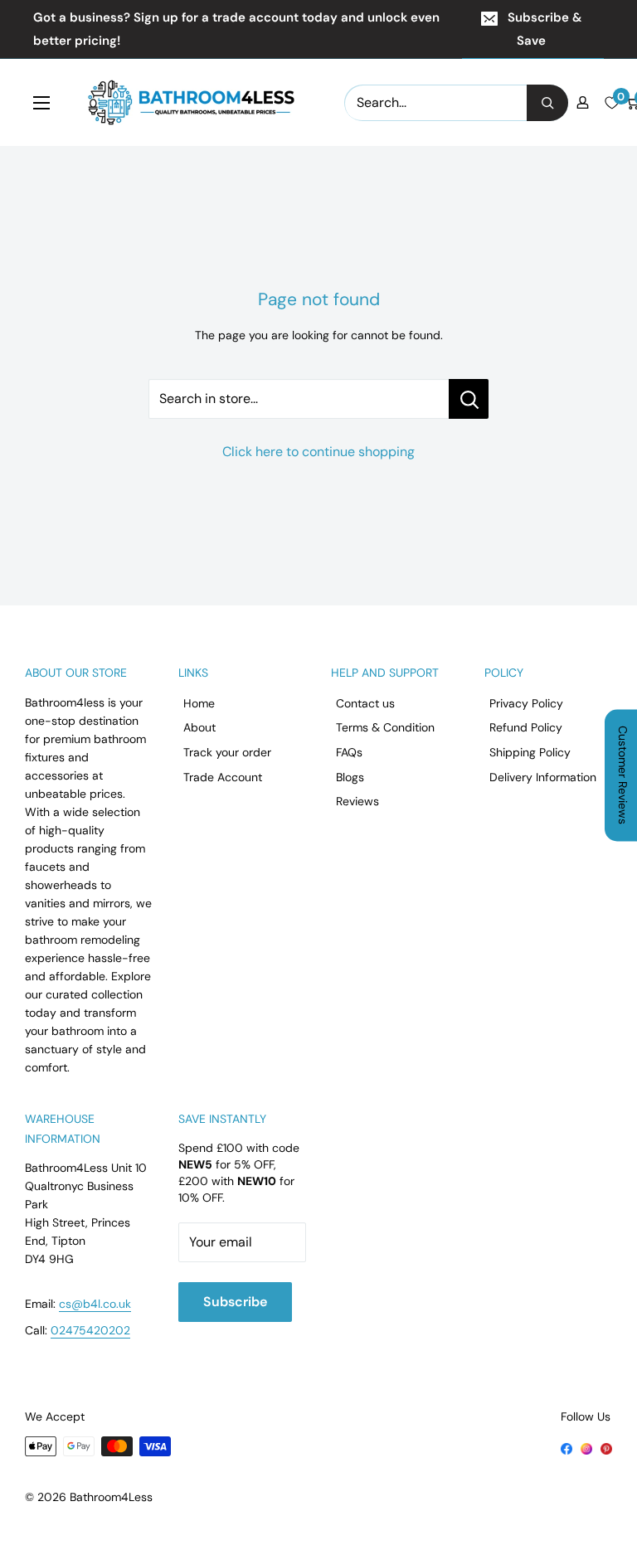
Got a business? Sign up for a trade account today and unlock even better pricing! (236, 29)
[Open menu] (41, 102)
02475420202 (90, 1330)
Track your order (227, 752)
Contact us (365, 703)
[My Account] (582, 102)
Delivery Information (542, 777)
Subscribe (235, 1301)
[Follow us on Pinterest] (606, 1447)
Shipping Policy (530, 752)
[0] (611, 102)
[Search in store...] (469, 399)
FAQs (349, 752)
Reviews (357, 801)
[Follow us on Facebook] (566, 1447)
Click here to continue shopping (318, 451)
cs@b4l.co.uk (95, 1303)
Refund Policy (525, 727)
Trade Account (222, 777)
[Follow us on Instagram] (586, 1447)
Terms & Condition (385, 727)
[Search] (547, 103)
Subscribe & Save (544, 29)
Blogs (350, 777)
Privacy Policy (526, 703)
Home (199, 703)
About (199, 727)
